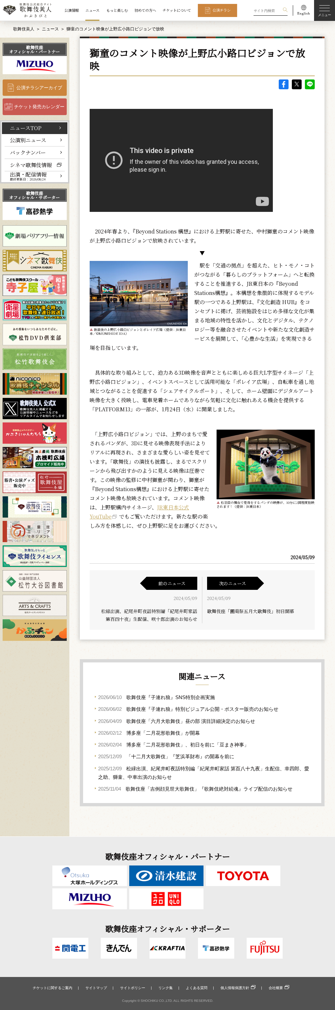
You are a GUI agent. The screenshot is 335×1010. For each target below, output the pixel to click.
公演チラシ (222, 10)
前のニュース (171, 583)
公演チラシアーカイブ (39, 87)
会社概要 (276, 988)
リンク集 (165, 988)
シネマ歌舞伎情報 (31, 165)
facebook (284, 84)
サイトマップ (96, 988)
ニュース (92, 10)
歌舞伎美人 (23, 28)
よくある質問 (196, 988)
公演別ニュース (28, 140)
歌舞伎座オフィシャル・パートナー (34, 49)
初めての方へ (145, 10)
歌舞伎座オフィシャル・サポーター (34, 195)
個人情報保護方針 (234, 988)
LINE (310, 84)
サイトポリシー (132, 988)
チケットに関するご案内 (52, 988)
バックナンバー (28, 152)
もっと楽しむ (117, 10)
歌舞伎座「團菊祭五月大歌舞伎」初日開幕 (250, 611)
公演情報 (71, 10)
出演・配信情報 (28, 176)
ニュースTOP (26, 128)
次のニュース (232, 583)
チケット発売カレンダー (39, 106)
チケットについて (177, 10)
